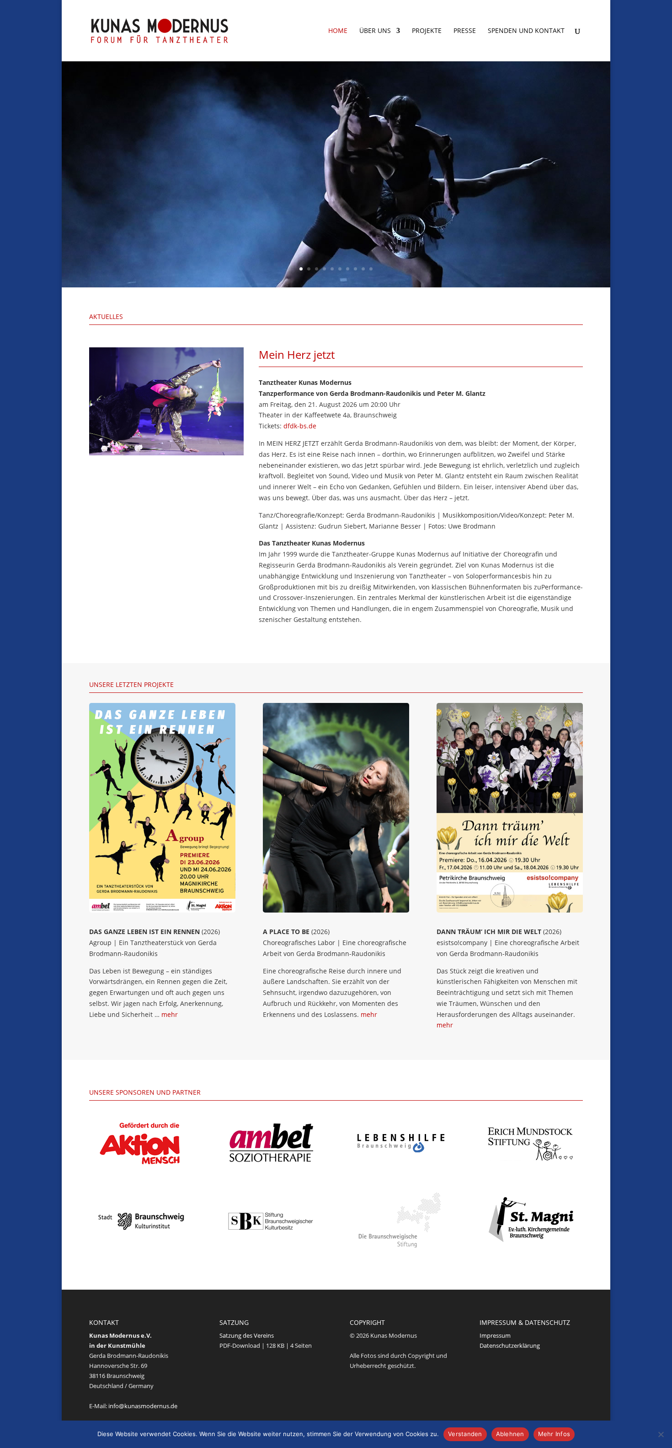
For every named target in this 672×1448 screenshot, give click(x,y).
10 (371, 268)
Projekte (427, 31)
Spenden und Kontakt (526, 31)
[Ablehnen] (660, 1434)
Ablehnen (510, 1433)
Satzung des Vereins (246, 1335)
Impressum (495, 1335)
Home (337, 31)
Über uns (375, 31)
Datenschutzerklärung (510, 1345)
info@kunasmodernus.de (142, 1406)
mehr (169, 1014)
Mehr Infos (554, 1433)
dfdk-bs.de (299, 425)
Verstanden (465, 1433)
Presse (464, 31)
